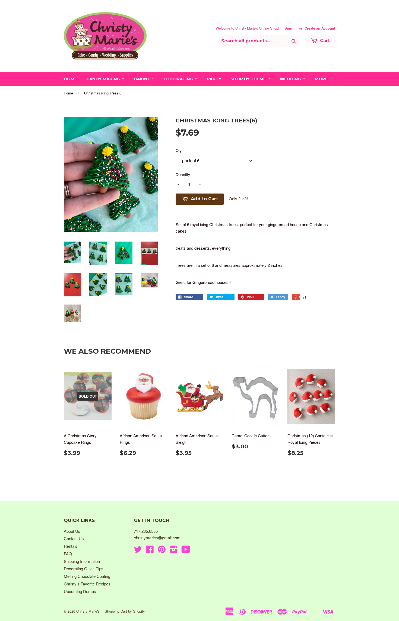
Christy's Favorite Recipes (87, 584)
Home (70, 78)
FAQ (68, 553)
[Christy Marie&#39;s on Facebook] (150, 551)
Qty (179, 150)
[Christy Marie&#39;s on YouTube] (186, 551)
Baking (143, 78)
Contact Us (74, 538)
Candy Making (103, 78)
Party (214, 78)
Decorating (179, 78)
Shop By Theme (248, 78)
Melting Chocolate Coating (87, 576)
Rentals (70, 546)
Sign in (290, 28)
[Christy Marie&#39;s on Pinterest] (162, 551)
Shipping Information (82, 561)
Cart (324, 40)
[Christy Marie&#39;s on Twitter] (138, 551)
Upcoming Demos (80, 591)
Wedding (291, 78)
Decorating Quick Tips (83, 568)
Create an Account (320, 28)
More (321, 78)
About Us (72, 531)
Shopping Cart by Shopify (125, 611)
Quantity (183, 174)
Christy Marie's (88, 611)
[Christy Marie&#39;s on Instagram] (174, 551)
